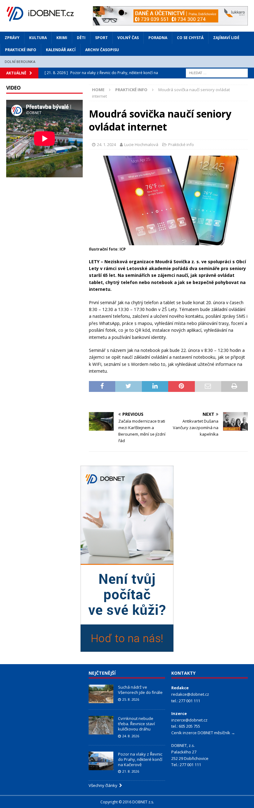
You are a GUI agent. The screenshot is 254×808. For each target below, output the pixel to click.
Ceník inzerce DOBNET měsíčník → (203, 732)
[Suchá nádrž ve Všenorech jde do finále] (101, 694)
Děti (81, 37)
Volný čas (128, 37)
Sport (101, 37)
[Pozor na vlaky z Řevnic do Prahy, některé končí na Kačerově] (101, 761)
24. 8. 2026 (130, 736)
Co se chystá (190, 37)
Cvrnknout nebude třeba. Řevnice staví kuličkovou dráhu (136, 724)
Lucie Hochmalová (141, 144)
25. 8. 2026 (130, 699)
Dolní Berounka (20, 61)
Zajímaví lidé (226, 37)
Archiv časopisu (102, 49)
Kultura (38, 37)
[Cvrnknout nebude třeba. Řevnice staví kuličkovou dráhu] (101, 725)
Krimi (61, 37)
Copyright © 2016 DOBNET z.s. (127, 802)
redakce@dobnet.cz (190, 694)
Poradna (157, 37)
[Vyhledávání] (217, 72)
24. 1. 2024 (106, 144)
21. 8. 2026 (130, 771)
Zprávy (12, 37)
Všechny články (104, 785)
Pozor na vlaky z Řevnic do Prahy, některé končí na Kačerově (140, 759)
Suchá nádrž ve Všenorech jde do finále (140, 689)
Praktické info (20, 49)
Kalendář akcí (61, 49)
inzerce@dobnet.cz (189, 720)
